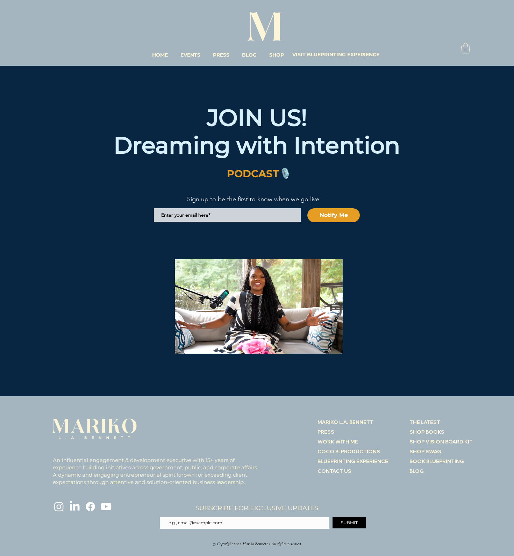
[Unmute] (195, 344)
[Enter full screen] (333, 344)
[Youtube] (106, 506)
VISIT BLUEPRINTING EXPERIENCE (335, 54)
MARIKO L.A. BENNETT (345, 422)
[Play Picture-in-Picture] (321, 344)
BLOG (416, 471)
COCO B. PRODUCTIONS (348, 451)
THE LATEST (424, 422)
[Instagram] (59, 506)
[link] (465, 48)
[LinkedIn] (75, 506)
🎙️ (285, 173)
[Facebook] (90, 506)
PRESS (325, 432)
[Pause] (183, 344)
